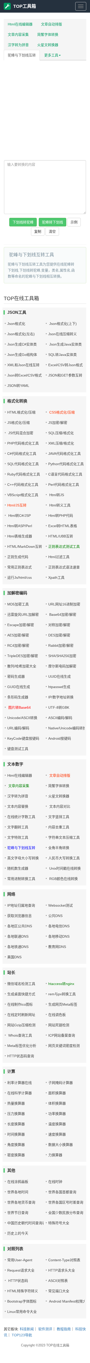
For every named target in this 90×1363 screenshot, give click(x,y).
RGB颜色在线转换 (63, 879)
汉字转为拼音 (18, 45)
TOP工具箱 (24, 6)
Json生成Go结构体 (22, 355)
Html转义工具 (59, 505)
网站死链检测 (58, 1025)
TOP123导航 (22, 1335)
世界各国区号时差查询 (65, 1202)
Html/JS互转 (16, 505)
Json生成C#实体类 (22, 344)
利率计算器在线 (19, 1083)
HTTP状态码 (17, 1281)
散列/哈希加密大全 (21, 666)
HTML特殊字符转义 (22, 1291)
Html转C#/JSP (19, 516)
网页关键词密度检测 (64, 1046)
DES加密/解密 (59, 635)
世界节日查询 (17, 1213)
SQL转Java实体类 (62, 355)
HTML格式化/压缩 (21, 412)
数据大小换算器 (60, 1145)
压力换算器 (16, 1114)
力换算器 (55, 1155)
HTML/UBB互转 (60, 536)
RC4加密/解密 (18, 645)
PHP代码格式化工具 (23, 443)
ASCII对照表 (58, 1281)
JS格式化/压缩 (18, 423)
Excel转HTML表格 (62, 526)
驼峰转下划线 (52, 222)
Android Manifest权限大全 (69, 1301)
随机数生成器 (17, 868)
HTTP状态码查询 (20, 1056)
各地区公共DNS (19, 926)
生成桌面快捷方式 (21, 994)
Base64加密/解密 (62, 614)
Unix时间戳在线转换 (64, 868)
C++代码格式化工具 (22, 485)
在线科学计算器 (19, 1093)
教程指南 (64, 1329)
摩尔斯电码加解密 (62, 666)
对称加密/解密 (59, 625)
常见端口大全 (58, 1291)
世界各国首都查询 (62, 1192)
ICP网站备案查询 (61, 1035)
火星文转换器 (47, 45)
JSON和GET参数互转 (65, 375)
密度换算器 (16, 1155)
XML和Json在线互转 (23, 365)
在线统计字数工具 (21, 817)
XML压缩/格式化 (61, 443)
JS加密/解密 (57, 423)
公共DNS (55, 916)
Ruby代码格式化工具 (23, 474)
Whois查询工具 (19, 1035)
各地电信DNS (59, 926)
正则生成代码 (17, 557)
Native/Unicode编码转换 (67, 728)
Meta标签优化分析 (21, 1046)
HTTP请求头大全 (61, 1270)
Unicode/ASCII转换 (22, 718)
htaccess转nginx (61, 984)
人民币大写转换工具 (64, 858)
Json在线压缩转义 (62, 334)
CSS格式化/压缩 (61, 412)
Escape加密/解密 (20, 625)
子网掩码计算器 (60, 1083)
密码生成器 (16, 676)
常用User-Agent (19, 1260)
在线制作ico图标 (20, 1004)
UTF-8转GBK (58, 707)
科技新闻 (27, 1329)
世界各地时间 (17, 1192)
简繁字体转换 (47, 34)
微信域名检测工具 (21, 984)
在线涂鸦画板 (17, 1182)
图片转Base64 (19, 707)
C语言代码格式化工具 (65, 474)
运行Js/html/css (19, 577)
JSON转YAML (18, 386)
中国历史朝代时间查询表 (26, 1223)
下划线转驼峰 (23, 222)
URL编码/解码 (18, 728)
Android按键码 (59, 738)
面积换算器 (57, 1093)
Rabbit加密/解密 (61, 645)
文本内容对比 (59, 806)
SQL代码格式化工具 (23, 464)
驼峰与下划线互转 (22, 55)
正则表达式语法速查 (64, 567)
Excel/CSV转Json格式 (65, 365)
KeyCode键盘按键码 (23, 738)
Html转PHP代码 (60, 516)
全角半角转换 (58, 848)
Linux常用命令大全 (22, 1312)
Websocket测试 (60, 905)
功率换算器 (57, 1114)
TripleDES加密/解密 (22, 656)
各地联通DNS (17, 936)
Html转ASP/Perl (19, 526)
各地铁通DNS (17, 947)
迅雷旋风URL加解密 (23, 614)
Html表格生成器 (19, 536)
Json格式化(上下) (62, 324)
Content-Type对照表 (64, 1260)
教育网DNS (57, 947)
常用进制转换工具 (21, 879)
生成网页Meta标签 (62, 1004)
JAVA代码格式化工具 (64, 454)
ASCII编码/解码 (60, 718)
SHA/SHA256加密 (62, 656)
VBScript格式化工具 (22, 495)
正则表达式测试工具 (64, 546)
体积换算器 (57, 1103)
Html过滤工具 (59, 557)
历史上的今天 (17, 1233)
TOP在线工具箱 (57, 1345)
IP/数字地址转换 (61, 697)
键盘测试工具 (17, 749)
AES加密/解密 (18, 635)
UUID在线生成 (59, 676)
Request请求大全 (20, 1270)
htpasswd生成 (59, 687)
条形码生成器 (17, 697)
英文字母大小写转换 (23, 858)
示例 (74, 222)
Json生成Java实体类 (65, 344)
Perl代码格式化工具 (63, 485)
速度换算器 (57, 1134)
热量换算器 (16, 1103)
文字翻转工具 (17, 827)
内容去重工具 (58, 827)
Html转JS (56, 495)
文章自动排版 (51, 24)
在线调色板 (57, 1015)
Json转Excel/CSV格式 (24, 375)
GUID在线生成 (18, 687)
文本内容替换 (17, 806)
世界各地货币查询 (21, 1202)
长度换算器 (16, 1124)
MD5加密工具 (18, 604)
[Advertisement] (45, 109)
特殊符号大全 (58, 1223)
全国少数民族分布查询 (65, 1213)
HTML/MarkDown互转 (24, 546)
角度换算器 (16, 1145)
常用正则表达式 (19, 567)
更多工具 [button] (51, 55)
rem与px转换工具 (62, 994)
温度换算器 (57, 1124)
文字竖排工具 (58, 817)
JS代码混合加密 (20, 433)
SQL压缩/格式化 (61, 433)
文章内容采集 (18, 34)
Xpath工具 (56, 577)
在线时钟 (55, 1182)
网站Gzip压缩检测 (21, 1025)
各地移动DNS (59, 936)
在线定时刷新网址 (21, 1015)
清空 (52, 231)
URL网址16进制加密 (64, 604)
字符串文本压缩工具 (64, 837)
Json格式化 (16, 324)
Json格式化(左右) (21, 334)
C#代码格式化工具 (21, 454)
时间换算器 (16, 1134)
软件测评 (45, 1329)
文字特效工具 (17, 837)
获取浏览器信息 (19, 916)
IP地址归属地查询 (21, 905)
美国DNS (14, 957)
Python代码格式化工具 (66, 464)
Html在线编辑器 (20, 24)
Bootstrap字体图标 (21, 1301)
